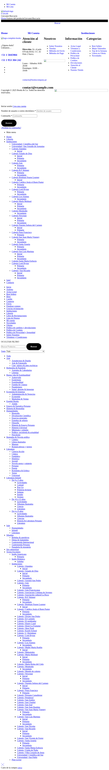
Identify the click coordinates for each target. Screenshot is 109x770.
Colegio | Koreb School (27, 631)
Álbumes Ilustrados (25, 504)
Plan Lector (16, 760)
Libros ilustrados (19, 442)
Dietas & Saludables (20, 540)
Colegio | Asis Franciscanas (28, 590)
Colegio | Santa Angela (26, 740)
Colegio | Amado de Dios (27, 571)
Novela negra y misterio (22, 463)
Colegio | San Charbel (26, 702)
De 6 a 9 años (17, 511)
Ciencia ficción (18, 451)
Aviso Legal (11, 292)
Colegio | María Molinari (27, 654)
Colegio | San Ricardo (21, 270)
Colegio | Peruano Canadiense (29, 695)
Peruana (15, 466)
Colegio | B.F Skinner (26, 597)
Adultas (20, 561)
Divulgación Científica (21, 416)
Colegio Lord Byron (20, 189)
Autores (9, 289)
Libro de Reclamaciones (16, 316)
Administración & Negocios (23, 394)
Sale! (8, 280)
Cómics (15, 439)
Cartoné (20, 485)
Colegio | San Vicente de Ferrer (30, 738)
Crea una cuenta (19, 106)
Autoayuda (16, 377)
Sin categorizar (12, 549)
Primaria (20, 158)
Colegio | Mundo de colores (28, 671)
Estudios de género (20, 420)
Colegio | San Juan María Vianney (31, 709)
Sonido (20, 494)
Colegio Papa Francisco (22, 232)
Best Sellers (11, 294)
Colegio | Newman (25, 674)
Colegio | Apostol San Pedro (29, 580)
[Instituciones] (84, 25)
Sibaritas (10, 535)
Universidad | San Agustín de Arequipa (28, 146)
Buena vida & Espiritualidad (18, 375)
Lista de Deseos (13, 318)
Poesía (14, 468)
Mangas (15, 444)
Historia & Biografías (15, 408)
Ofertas (9, 325)
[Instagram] (72, 5)
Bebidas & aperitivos (20, 537)
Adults (14, 404)
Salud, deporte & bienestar (23, 389)
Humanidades (12, 411)
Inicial (19, 151)
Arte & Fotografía (19, 363)
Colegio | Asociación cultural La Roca (33, 595)
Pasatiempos (17, 387)
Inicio (8, 287)
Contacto (10, 282)
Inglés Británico (18, 559)
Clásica (15, 454)
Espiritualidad (17, 382)
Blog (8, 296)
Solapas (20, 492)
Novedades (11, 323)
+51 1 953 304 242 (11, 60)
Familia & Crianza (19, 384)
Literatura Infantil (13, 478)
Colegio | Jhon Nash (25, 628)
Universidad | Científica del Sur (25, 144)
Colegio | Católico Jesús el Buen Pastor (33, 609)
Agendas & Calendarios (22, 370)
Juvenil (15, 461)
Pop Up (20, 487)
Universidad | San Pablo (27, 757)
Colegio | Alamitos (25, 566)
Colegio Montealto (19, 211)
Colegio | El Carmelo (26, 619)
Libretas (15, 373)
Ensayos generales (19, 418)
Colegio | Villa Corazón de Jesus (30, 752)
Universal (16, 475)
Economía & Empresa (15, 392)
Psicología (16, 435)
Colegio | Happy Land (26, 623)
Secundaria (21, 161)
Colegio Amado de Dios (22, 153)
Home (3, 18)
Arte (8, 358)
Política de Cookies (14, 330)
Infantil (15, 530)
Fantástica (16, 456)
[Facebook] (57, 5)
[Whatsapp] (65, 5)
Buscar (34, 347)
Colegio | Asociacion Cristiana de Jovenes (34, 592)
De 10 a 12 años (18, 499)
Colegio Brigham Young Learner (25, 177)
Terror (14, 473)
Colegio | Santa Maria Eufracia (30, 748)
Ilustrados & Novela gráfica (18, 437)
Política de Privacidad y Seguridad (20, 332)
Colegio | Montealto (25, 666)
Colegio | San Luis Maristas (28, 717)
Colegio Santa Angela (21, 244)
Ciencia (20, 506)
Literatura (10, 449)
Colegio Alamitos (19, 149)
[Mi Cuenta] (31, 25)
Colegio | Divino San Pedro (28, 616)
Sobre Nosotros (12, 335)
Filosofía (15, 423)
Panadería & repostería (21, 547)
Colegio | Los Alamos (26, 643)
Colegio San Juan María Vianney (25, 237)
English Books (12, 401)
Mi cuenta (10, 320)
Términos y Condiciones (16, 337)
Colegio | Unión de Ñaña (27, 750)
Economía (16, 396)
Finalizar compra (13, 306)
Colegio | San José (24, 705)
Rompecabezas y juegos (22, 447)
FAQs (8, 304)
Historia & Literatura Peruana (29, 521)
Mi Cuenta (33, 33)
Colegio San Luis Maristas (23, 251)
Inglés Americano (19, 554)
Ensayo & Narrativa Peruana (18, 406)
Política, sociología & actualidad (25, 432)
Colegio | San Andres (26, 700)
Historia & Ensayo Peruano (23, 425)
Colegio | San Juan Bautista (28, 707)
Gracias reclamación (14, 308)
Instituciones (88, 33)
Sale (8, 525)
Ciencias (20, 518)
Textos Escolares (13, 552)
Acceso (8, 123)
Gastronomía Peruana (21, 545)
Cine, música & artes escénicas (24, 365)
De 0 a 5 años (17, 480)
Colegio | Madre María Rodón (29, 647)
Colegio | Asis (23, 583)
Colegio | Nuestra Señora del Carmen (32, 683)
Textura (20, 497)
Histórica (15, 459)
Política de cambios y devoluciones (21, 328)
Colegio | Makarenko (26, 652)
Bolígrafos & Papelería (16, 368)
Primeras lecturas (24, 490)
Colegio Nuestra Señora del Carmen (27, 225)
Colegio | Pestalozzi (25, 697)
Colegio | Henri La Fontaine (29, 626)
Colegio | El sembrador (26, 621)
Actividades (22, 482)
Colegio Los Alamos (20, 196)
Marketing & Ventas (20, 399)
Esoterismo (16, 380)
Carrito (9, 299)
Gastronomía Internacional (23, 542)
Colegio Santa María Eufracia (24, 261)
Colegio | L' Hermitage (26, 633)
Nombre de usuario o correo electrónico (18, 111)
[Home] (4, 25)
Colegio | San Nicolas (26, 726)
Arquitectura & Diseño (21, 361)
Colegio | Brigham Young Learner (31, 604)
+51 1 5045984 (9, 54)
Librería (9, 139)
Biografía (16, 413)
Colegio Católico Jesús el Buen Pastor (28, 182)
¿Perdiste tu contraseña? (11, 128)
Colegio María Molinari (22, 201)
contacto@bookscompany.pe (34, 80)
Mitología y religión (20, 430)
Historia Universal (19, 427)
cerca (20, 768)
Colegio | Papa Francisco (27, 690)
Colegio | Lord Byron (26, 635)
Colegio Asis (17, 163)
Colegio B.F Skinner (20, 170)
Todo (8, 356)
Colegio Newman (19, 216)
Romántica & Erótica (20, 470)
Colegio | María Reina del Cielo (30, 664)
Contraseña (6, 116)
